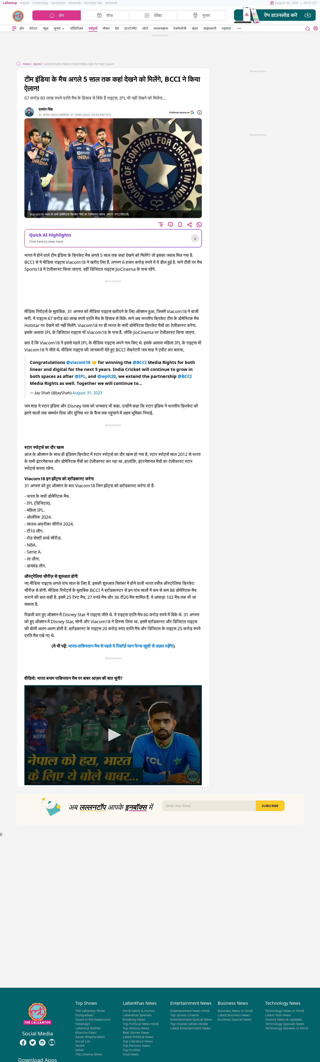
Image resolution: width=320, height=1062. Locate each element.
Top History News (136, 1028)
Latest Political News (138, 1037)
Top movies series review (189, 1023)
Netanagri (82, 1023)
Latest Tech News (278, 1015)
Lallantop (10, 3)
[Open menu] (14, 28)
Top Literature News (138, 1041)
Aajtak (24, 3)
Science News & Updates (283, 1019)
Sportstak (58, 3)
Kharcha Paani (86, 1032)
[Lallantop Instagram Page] (42, 1042)
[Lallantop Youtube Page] (52, 1042)
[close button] (307, 28)
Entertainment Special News (191, 1019)
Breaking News (134, 1019)
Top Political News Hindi (141, 1023)
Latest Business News (234, 1015)
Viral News (131, 1054)
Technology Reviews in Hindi (286, 1028)
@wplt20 (106, 376)
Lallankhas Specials (137, 1015)
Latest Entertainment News (190, 1028)
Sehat (79, 1050)
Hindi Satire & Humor (139, 1010)
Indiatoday (40, 3)
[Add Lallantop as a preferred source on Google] (181, 112)
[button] (275, 15)
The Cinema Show (88, 1054)
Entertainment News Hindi (190, 1010)
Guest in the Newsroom (93, 1019)
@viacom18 (78, 362)
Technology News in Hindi (284, 1010)
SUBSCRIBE (270, 806)
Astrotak (111, 3)
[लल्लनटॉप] (18, 15)
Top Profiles (131, 1050)
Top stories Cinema (184, 1015)
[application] (113, 735)
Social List (82, 1041)
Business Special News (234, 1019)
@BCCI (140, 362)
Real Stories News (136, 1032)
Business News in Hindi (235, 1010)
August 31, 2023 (87, 392)
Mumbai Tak (93, 3)
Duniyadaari (84, 1015)
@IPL (80, 376)
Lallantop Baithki (88, 1028)
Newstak (74, 3)
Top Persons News (136, 1045)
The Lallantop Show (90, 1010)
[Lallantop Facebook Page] (23, 1042)
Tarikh (79, 1045)
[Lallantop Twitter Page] (32, 1042)
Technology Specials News (284, 1023)
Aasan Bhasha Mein (90, 1037)
